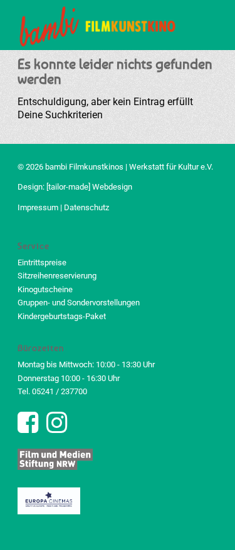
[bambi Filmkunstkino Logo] (97, 25)
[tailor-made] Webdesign (89, 186)
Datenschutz (86, 207)
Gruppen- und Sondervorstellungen (79, 302)
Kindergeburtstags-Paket (62, 316)
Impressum (38, 207)
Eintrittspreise (42, 262)
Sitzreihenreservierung (57, 275)
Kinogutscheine (45, 289)
